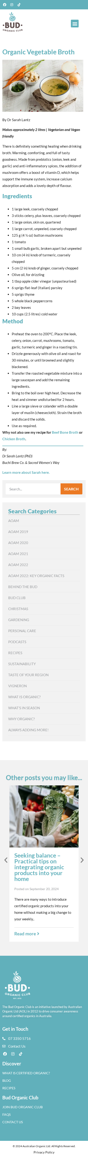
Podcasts (17, 642)
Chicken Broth (13, 439)
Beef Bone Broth (65, 432)
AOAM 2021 (18, 554)
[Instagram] (12, 4)
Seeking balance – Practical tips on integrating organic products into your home (39, 867)
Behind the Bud (22, 587)
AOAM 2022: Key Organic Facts (36, 576)
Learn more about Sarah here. (26, 472)
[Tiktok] (19, 4)
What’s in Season (24, 708)
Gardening (18, 620)
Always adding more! (28, 730)
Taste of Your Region (28, 675)
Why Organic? (21, 719)
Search (71, 489)
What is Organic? (24, 697)
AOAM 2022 (18, 565)
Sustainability (22, 664)
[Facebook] (4, 4)
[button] (75, 23)
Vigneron (17, 686)
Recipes (15, 653)
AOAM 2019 (18, 532)
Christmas (18, 609)
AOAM (13, 521)
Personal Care (22, 631)
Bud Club (17, 598)
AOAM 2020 (18, 543)
